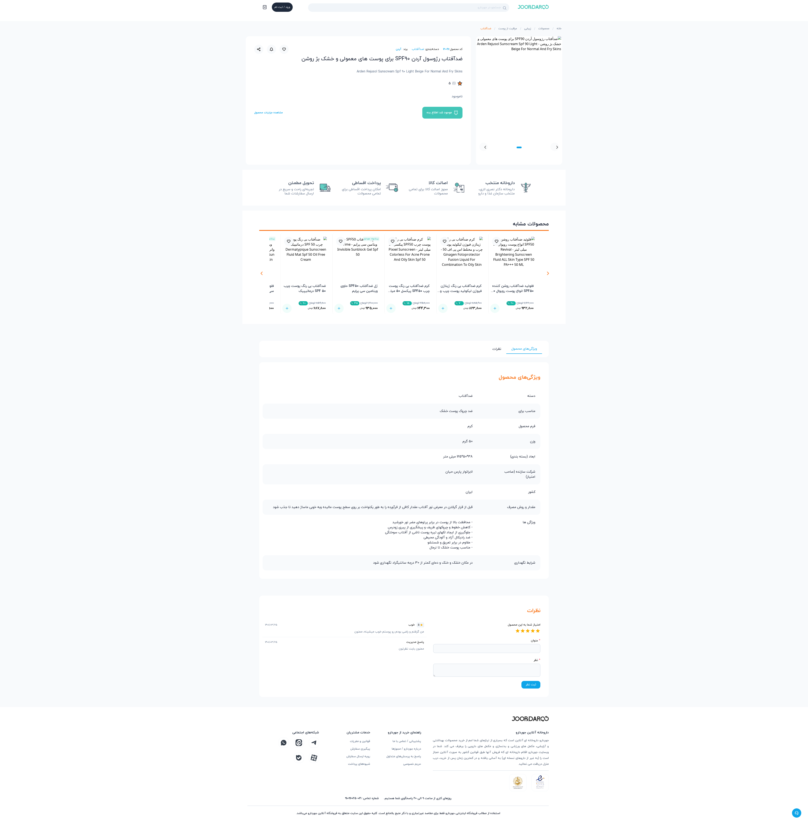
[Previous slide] (554, 147)
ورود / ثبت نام (282, 7)
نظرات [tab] (496, 349)
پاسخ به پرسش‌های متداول (403, 756)
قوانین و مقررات (360, 741)
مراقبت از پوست (507, 29)
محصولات (543, 29)
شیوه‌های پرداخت (359, 764)
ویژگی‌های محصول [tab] (524, 348)
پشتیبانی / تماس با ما (407, 741)
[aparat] (314, 758)
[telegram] (314, 742)
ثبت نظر (531, 685)
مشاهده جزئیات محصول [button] (268, 113)
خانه (559, 29)
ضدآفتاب (485, 29)
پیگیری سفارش (360, 749)
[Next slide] (483, 147)
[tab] (519, 147)
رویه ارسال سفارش (358, 756)
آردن (398, 49)
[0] (264, 8)
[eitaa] (298, 742)
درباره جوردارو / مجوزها (406, 749)
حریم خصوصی (412, 764)
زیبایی (527, 29)
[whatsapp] (283, 742)
